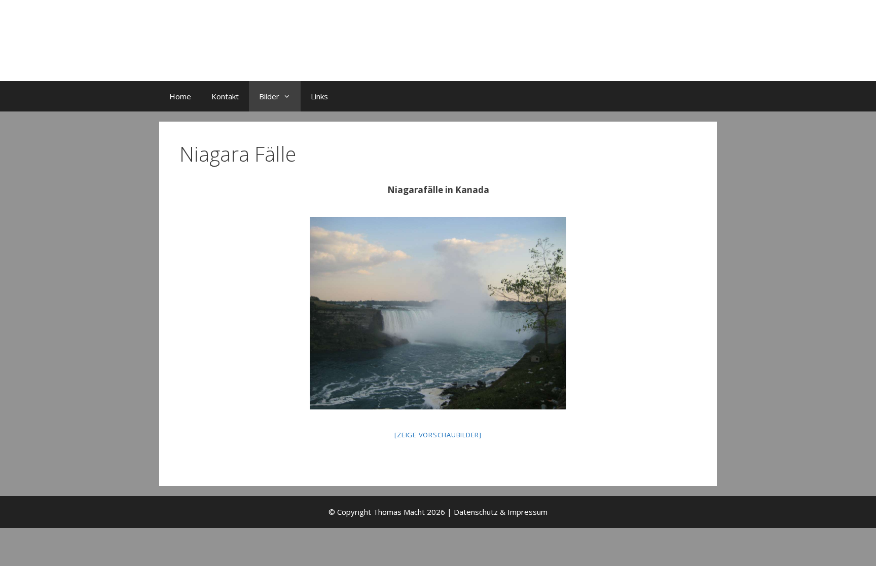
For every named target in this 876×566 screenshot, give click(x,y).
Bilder (269, 96)
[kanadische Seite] (438, 313)
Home (180, 96)
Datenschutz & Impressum (501, 512)
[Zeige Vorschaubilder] (438, 434)
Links (319, 96)
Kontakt (225, 96)
